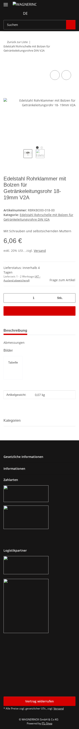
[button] (37, 13)
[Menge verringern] (8, 297)
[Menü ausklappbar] (6, 2)
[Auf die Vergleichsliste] (55, 75)
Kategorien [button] (12, 420)
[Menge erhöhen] (70, 297)
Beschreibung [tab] (15, 330)
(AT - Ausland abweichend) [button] (22, 278)
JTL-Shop (47, 723)
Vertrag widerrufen (39, 701)
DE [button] (25, 13)
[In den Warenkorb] (7, 64)
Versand (40, 250)
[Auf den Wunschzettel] (66, 75)
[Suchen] (70, 24)
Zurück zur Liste (17, 42)
